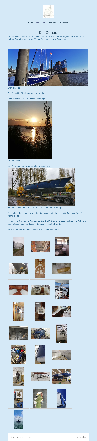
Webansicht (81, 437)
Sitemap (28, 437)
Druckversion (18, 437)
